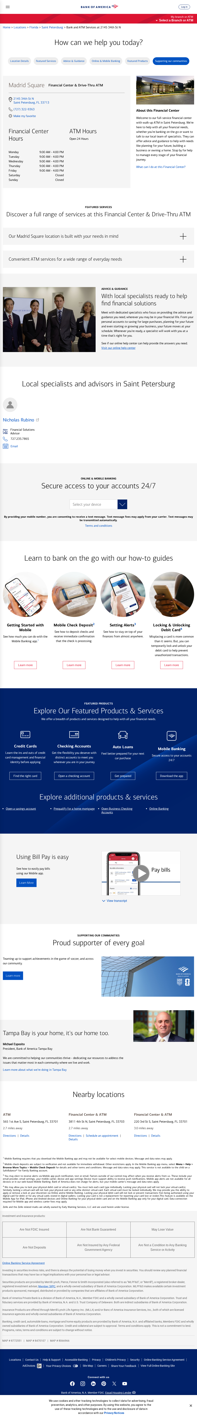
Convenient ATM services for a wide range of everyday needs (98, 259)
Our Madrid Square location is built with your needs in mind (98, 236)
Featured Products (137, 61)
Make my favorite (24, 116)
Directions (9, 1135)
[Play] (141, 873)
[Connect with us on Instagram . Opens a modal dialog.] (82, 1383)
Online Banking (159, 808)
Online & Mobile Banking (106, 61)
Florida (34, 27)
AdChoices (29, 1365)
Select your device (87, 504)
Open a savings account (21, 808)
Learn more (25, 665)
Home (7, 27)
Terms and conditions (98, 525)
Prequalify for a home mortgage (74, 808)
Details (24, 1135)
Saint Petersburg (53, 27)
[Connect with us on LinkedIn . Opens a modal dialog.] (93, 1383)
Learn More (26, 883)
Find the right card (25, 776)
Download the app (171, 776)
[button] (7, 7)
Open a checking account (74, 776)
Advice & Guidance (73, 61)
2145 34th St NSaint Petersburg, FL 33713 (31, 100)
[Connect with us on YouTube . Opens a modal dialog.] (124, 1383)
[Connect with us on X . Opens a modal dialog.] (114, 1383)
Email (14, 446)
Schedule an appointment (102, 1135)
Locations (20, 27)
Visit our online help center (118, 348)
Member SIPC (46, 1286)
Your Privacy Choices (58, 1365)
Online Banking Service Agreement (23, 1263)
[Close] (191, 1405)
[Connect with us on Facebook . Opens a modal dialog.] (72, 1383)
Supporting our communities (171, 61)
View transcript (117, 901)
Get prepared (123, 776)
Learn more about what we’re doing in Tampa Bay (35, 1070)
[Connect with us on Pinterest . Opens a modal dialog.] (103, 1383)
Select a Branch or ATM (176, 20)
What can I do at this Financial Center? (160, 167)
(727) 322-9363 (24, 109)
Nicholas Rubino (18, 420)
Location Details (19, 61)
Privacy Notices (114, 1412)
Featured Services (46, 61)
